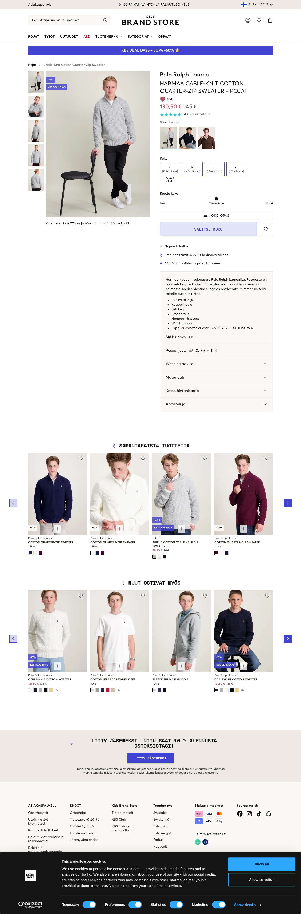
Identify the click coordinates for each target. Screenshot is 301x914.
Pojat (33, 36)
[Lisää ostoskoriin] (57, 529)
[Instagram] (249, 814)
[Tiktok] (259, 814)
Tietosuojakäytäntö (84, 819)
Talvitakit (160, 826)
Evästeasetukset (82, 833)
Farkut (158, 840)
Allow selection (262, 880)
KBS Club (119, 819)
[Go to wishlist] (259, 20)
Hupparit (160, 846)
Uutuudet (69, 36)
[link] (150, 20)
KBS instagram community (123, 828)
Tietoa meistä (122, 812)
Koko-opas (219, 215)
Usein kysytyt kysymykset (38, 821)
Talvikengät (162, 833)
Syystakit (160, 812)
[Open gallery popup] (98, 144)
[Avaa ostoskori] (270, 20)
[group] (216, 172)
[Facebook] (240, 814)
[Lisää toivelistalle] (266, 229)
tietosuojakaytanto (206, 772)
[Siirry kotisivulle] (150, 20)
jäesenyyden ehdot (170, 772)
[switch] (135, 904)
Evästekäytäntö (82, 826)
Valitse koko (208, 229)
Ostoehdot (78, 812)
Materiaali (175, 377)
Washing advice (179, 364)
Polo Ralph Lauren (184, 75)
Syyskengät (161, 819)
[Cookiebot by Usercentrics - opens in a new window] (30, 904)
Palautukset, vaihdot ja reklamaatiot (46, 839)
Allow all (262, 864)
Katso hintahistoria (182, 391)
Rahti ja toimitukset (43, 830)
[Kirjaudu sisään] (248, 20)
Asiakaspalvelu (40, 4)
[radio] (170, 169)
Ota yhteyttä (38, 812)
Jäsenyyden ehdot (84, 840)
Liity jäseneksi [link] (150, 758)
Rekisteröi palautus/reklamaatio (45, 850)
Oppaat (164, 36)
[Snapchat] (269, 814)
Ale (86, 36)
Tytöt (49, 36)
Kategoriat (138, 36)
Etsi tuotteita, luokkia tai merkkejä (54, 20)
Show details (245, 905)
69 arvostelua (200, 114)
